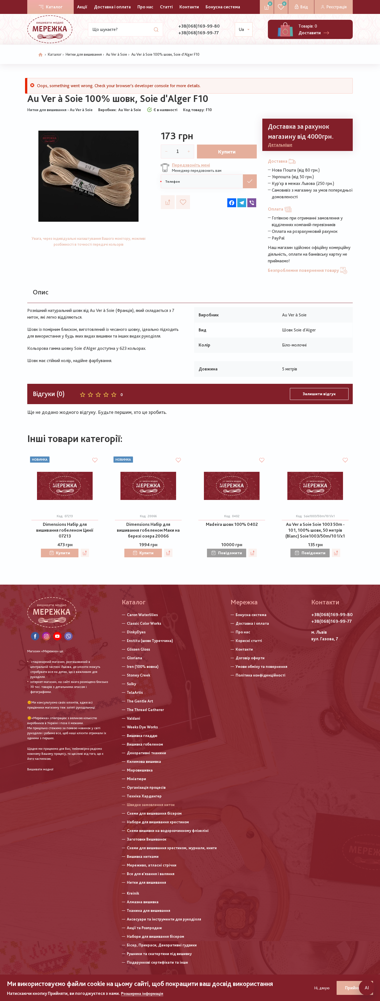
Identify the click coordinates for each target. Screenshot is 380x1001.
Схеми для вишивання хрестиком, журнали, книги (172, 848)
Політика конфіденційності (260, 675)
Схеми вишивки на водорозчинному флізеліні (168, 830)
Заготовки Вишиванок (146, 839)
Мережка (244, 602)
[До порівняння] (168, 202)
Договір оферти (250, 658)
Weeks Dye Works (142, 727)
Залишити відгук (319, 394)
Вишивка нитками (143, 856)
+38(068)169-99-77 (198, 32)
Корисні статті (249, 640)
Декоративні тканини (146, 753)
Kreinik (133, 893)
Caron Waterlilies (142, 614)
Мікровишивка (140, 770)
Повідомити (230, 553)
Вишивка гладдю (142, 735)
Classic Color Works (144, 623)
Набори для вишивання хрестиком (158, 822)
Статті (166, 6)
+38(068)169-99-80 (199, 26)
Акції (82, 6)
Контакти (189, 6)
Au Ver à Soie (116, 54)
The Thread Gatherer (145, 709)
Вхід (304, 6)
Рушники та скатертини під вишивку (159, 953)
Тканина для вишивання (148, 910)
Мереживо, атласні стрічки (151, 865)
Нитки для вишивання (84, 54)
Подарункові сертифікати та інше (157, 962)
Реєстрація (336, 6)
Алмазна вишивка (143, 902)
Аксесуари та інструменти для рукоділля (164, 919)
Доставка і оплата (112, 6)
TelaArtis (135, 692)
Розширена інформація (142, 994)
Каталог (54, 6)
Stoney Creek (138, 675)
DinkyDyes (136, 632)
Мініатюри (136, 779)
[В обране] (183, 202)
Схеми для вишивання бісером (154, 813)
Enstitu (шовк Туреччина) (150, 640)
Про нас (145, 6)
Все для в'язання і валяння (150, 873)
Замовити (250, 181)
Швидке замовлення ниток (151, 804)
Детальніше (280, 144)
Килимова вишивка (144, 761)
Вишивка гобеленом (145, 744)
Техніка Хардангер (144, 796)
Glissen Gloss (138, 649)
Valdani (133, 718)
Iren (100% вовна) (143, 666)
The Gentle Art (140, 701)
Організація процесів (146, 787)
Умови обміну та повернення (261, 666)
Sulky (131, 684)
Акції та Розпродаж (144, 928)
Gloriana (134, 658)
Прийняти (355, 987)
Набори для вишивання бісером (155, 936)
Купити (227, 152)
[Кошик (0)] (285, 29)
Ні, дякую (322, 988)
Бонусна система (223, 6)
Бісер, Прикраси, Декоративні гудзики (162, 945)
